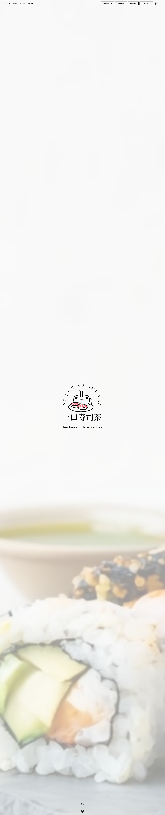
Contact (31, 3)
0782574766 (146, 3)
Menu (15, 3)
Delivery (133, 3)
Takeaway (121, 3)
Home (8, 3)
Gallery (22, 3)
